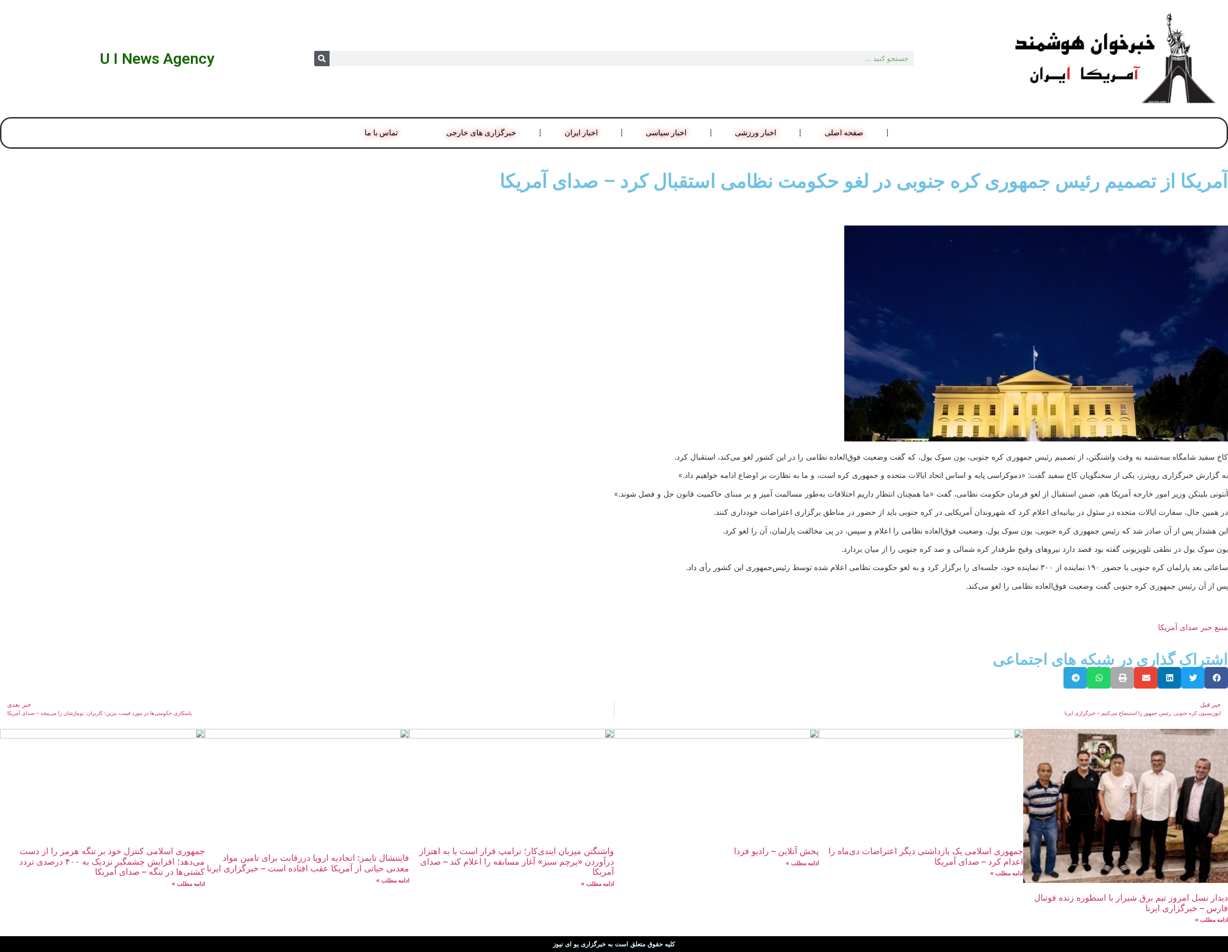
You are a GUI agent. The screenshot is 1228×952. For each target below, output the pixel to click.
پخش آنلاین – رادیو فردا (776, 851)
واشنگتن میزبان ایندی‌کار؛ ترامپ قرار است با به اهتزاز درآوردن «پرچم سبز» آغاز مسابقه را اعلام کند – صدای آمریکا (516, 861)
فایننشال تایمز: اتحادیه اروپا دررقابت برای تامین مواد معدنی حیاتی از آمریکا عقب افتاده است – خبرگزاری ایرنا (308, 863)
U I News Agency (157, 58)
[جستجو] (322, 58)
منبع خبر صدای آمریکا (1193, 627)
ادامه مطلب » (1211, 919)
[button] (1216, 678)
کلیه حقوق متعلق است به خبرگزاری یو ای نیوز (614, 944)
